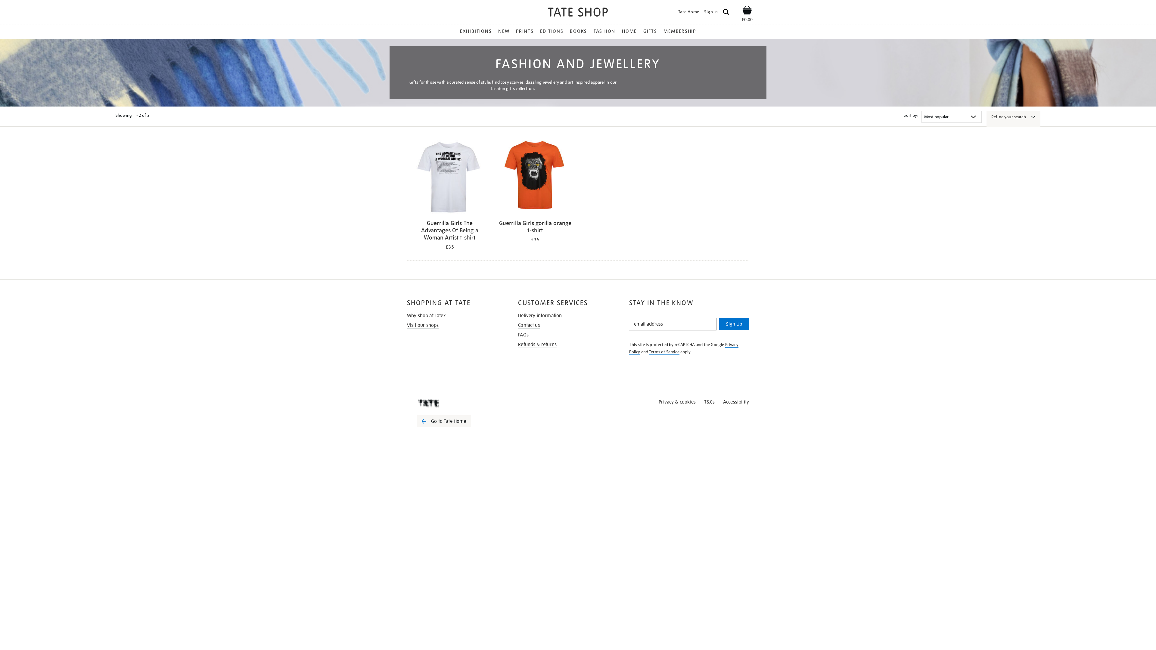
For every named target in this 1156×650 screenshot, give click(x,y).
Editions (551, 31)
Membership (679, 31)
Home (629, 31)
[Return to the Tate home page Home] (578, 13)
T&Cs (709, 402)
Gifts (650, 31)
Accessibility (736, 402)
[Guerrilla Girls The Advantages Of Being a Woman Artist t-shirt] (450, 177)
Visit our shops (423, 325)
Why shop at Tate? (426, 316)
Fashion (604, 31)
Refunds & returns (537, 345)
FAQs (523, 335)
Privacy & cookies (677, 402)
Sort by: (911, 115)
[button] (726, 13)
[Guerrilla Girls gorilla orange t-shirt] (535, 177)
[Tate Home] (455, 403)
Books (578, 31)
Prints (525, 31)
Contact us (529, 325)
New (503, 31)
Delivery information (540, 316)
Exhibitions (476, 31)
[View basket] (747, 11)
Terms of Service (664, 351)
